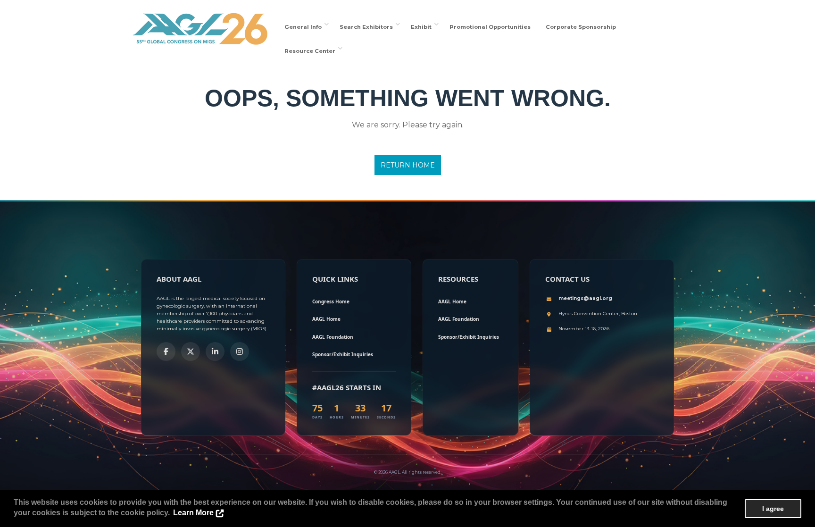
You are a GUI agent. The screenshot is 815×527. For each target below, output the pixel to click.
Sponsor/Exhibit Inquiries (342, 354)
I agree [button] (773, 508)
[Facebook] (166, 351)
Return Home (408, 165)
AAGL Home (326, 319)
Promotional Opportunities (490, 27)
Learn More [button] (193, 513)
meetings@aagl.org (585, 298)
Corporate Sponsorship (581, 27)
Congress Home (330, 301)
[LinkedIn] (215, 351)
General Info (304, 27)
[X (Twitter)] (190, 351)
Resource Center (311, 51)
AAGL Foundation (332, 337)
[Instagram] (239, 351)
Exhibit (422, 27)
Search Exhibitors (368, 27)
